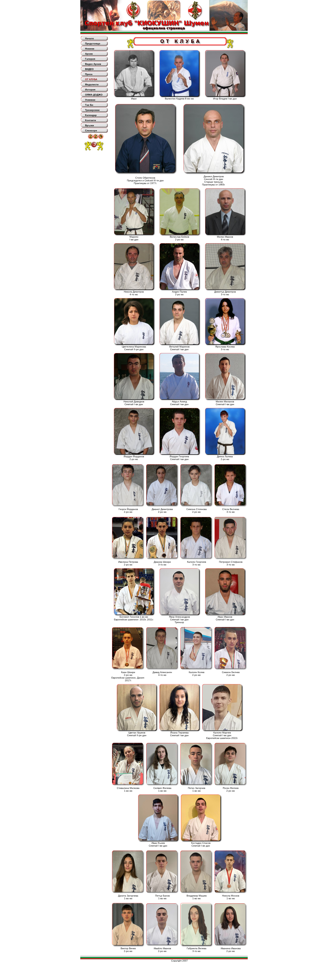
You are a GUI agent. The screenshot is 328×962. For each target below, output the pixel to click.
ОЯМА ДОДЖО (93, 94)
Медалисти (92, 84)
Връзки (89, 125)
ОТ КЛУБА (91, 79)
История (90, 89)
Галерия (90, 58)
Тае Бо (89, 105)
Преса (88, 74)
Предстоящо (92, 43)
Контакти (90, 120)
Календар (91, 115)
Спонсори (91, 130)
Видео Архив (93, 64)
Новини (89, 48)
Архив (89, 53)
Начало (89, 38)
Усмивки (90, 99)
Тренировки (92, 110)
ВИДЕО (89, 69)
